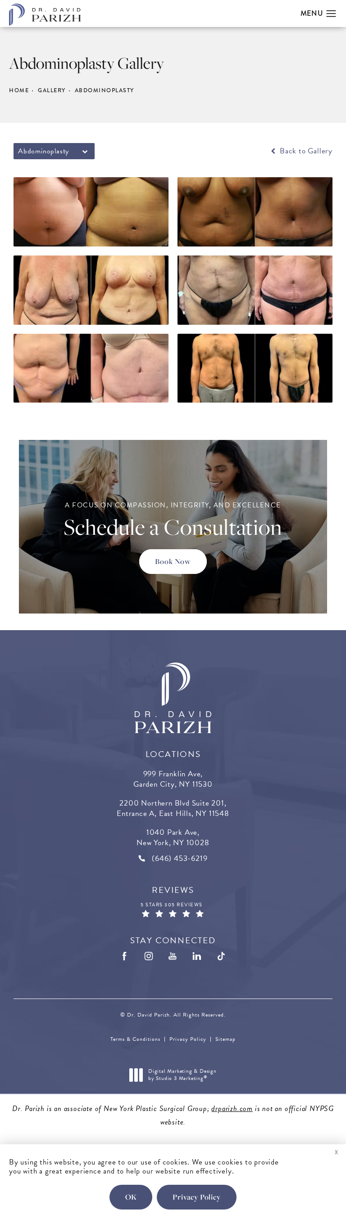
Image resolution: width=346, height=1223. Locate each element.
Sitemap (225, 1039)
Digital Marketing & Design (182, 1075)
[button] (331, 14)
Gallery (52, 90)
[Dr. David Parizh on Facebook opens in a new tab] (124, 956)
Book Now (173, 561)
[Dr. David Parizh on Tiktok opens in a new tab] (221, 956)
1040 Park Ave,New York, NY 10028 (173, 837)
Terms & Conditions (135, 1039)
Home (19, 90)
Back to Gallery (305, 151)
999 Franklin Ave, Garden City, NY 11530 (173, 779)
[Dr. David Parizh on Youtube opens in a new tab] (172, 956)
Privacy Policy (187, 1039)
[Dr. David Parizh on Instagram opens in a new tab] (149, 956)
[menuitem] (124, 956)
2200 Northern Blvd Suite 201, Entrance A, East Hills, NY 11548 (173, 808)
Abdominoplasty (104, 90)
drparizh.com (232, 1108)
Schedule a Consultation (173, 520)
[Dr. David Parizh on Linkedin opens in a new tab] (197, 956)
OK (131, 1197)
